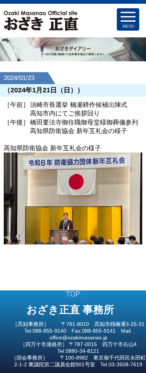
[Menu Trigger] (128, 19)
